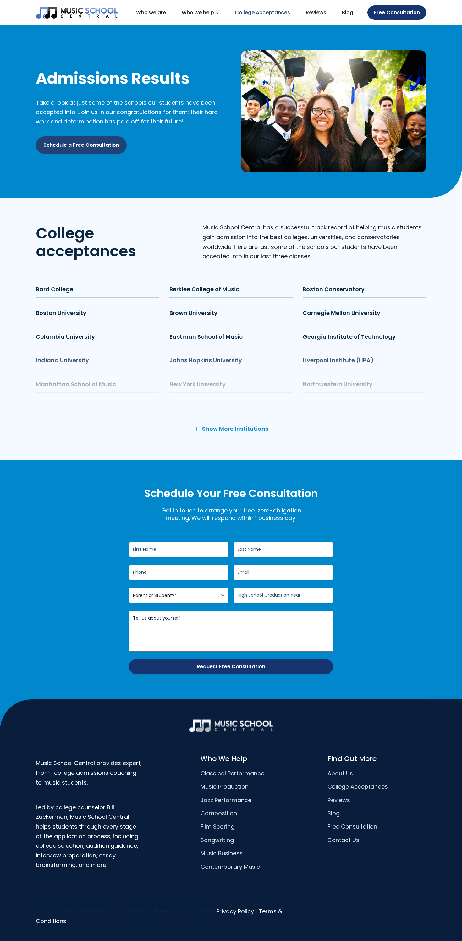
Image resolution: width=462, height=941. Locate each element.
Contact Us (343, 840)
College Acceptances (262, 12)
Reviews (316, 12)
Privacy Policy (235, 911)
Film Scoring (217, 826)
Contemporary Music (230, 867)
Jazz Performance (226, 800)
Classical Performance (232, 773)
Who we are (151, 12)
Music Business (222, 853)
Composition (219, 813)
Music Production (225, 787)
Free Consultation (397, 12)
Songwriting (217, 840)
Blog (347, 12)
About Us (340, 773)
